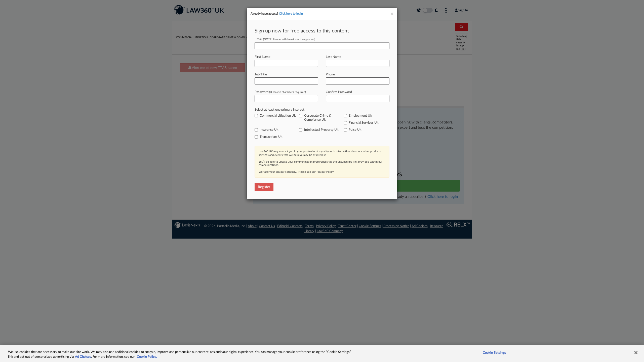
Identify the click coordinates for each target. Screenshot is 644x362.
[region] (322, 353)
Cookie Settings (494, 352)
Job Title (261, 74)
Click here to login (291, 13)
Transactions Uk (271, 137)
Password (280, 92)
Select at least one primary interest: (280, 109)
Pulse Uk (355, 129)
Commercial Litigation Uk (278, 115)
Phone (330, 74)
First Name (262, 57)
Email (285, 39)
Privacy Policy (325, 171)
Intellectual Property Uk (321, 129)
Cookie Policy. (147, 356)
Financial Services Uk (364, 122)
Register (264, 187)
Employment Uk (360, 115)
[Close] (635, 352)
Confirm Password (339, 92)
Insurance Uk (269, 129)
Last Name (333, 57)
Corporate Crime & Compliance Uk (317, 117)
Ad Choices (83, 356)
